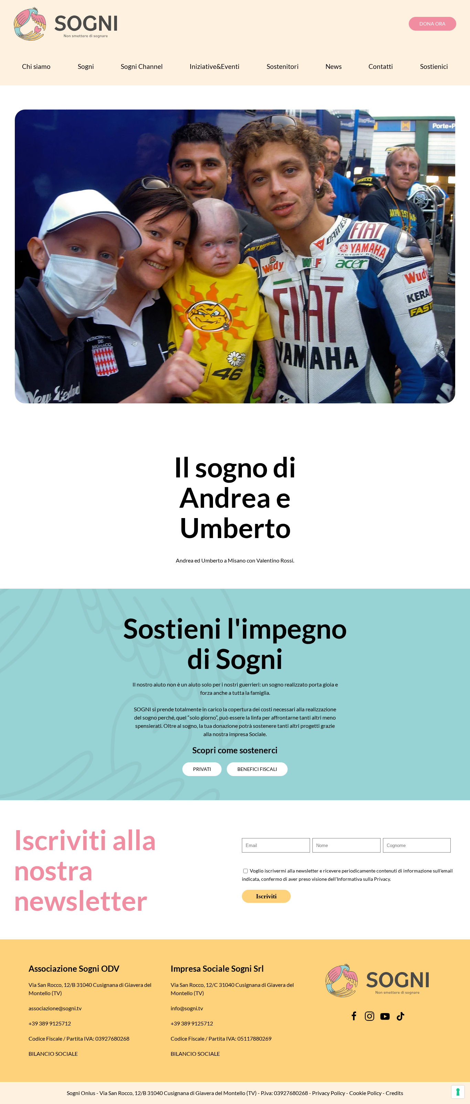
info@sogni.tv (187, 1008)
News (333, 66)
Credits (394, 1093)
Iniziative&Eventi (214, 66)
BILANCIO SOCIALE (53, 1053)
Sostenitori (283, 66)
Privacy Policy (328, 1093)
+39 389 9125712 (50, 1023)
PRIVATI (202, 769)
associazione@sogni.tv (55, 1008)
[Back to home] (65, 24)
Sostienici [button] (434, 66)
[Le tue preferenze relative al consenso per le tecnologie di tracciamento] (457, 1091)
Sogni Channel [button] (142, 66)
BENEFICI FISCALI (257, 769)
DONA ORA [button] (432, 24)
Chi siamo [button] (36, 66)
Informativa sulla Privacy (363, 879)
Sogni (86, 66)
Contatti (380, 66)
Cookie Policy (365, 1093)
